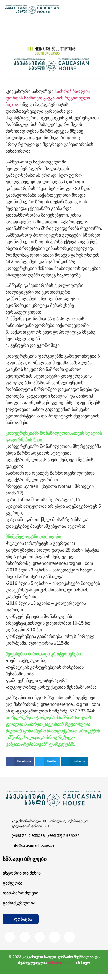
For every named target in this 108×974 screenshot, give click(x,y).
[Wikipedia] (69, 937)
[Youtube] (54, 937)
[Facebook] (9, 936)
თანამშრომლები (20, 893)
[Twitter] (39, 936)
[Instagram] (24, 936)
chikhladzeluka (61, 962)
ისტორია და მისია (22, 873)
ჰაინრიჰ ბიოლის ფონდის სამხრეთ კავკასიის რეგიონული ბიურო (48, 98)
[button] (20, 761)
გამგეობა (12, 883)
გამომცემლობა (19, 903)
